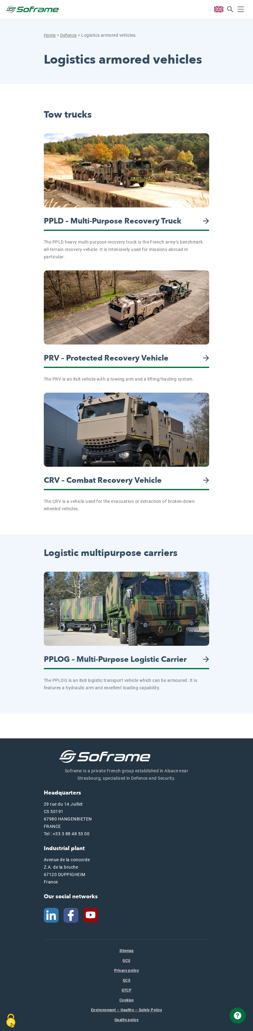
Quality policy (126, 1020)
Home (50, 35)
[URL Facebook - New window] (71, 914)
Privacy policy (126, 970)
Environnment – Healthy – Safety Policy (126, 1010)
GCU (126, 960)
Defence (68, 35)
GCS (126, 980)
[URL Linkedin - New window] (51, 914)
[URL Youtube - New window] (93, 914)
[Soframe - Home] (32, 9)
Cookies (126, 1000)
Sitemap (126, 951)
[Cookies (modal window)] (11, 1021)
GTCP (127, 990)
